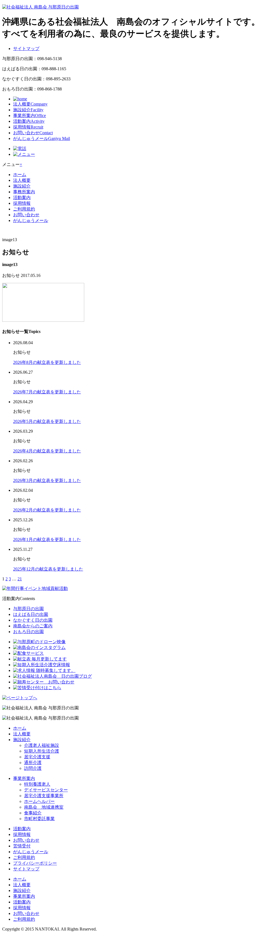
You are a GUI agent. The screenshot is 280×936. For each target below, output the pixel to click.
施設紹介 (28, 109)
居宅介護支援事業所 (43, 795)
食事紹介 (33, 813)
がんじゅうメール (41, 138)
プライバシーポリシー (35, 863)
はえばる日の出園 (30, 614)
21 (20, 579)
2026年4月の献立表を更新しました (47, 451)
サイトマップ (26, 48)
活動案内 (29, 121)
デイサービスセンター (46, 790)
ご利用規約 (24, 209)
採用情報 (28, 127)
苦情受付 (22, 846)
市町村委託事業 (39, 818)
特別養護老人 (37, 784)
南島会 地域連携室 (43, 807)
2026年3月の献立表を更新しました (47, 480)
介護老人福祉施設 (41, 745)
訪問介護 (33, 768)
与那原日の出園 (28, 608)
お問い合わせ (33, 132)
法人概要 (30, 104)
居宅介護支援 (37, 756)
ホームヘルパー (39, 801)
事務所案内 (24, 191)
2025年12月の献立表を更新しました (48, 569)
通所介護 (33, 762)
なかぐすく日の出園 (32, 620)
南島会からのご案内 (32, 626)
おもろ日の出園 (28, 631)
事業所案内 (29, 115)
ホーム (19, 174)
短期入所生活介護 (41, 751)
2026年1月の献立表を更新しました (47, 539)
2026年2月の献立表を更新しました (47, 510)
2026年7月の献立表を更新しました (47, 392)
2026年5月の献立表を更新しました (47, 421)
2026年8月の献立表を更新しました (47, 362)
